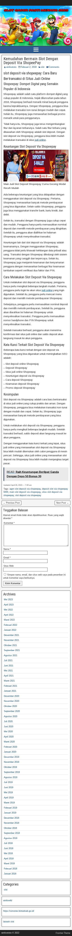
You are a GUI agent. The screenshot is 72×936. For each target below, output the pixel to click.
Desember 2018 (11, 818)
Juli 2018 (8, 843)
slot (42, 67)
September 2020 (12, 711)
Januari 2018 (10, 873)
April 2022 (9, 615)
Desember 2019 (11, 757)
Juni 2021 (8, 665)
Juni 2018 (8, 848)
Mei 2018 (8, 853)
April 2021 (9, 675)
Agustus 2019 (10, 777)
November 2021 (11, 640)
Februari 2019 (10, 807)
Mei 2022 (8, 609)
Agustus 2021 (10, 655)
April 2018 (9, 858)
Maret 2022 (9, 620)
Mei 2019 (8, 792)
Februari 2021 (10, 686)
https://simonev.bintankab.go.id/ (18, 911)
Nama (7, 549)
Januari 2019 (10, 812)
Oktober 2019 (10, 767)
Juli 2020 (8, 721)
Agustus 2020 (10, 716)
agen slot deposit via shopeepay (25, 489)
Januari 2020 (10, 752)
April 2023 (9, 604)
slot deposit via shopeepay (28, 495)
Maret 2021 (9, 680)
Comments (54, 67)
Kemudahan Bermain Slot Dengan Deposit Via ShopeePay (31, 60)
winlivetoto (11, 67)
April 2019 (9, 797)
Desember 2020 (11, 696)
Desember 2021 (11, 635)
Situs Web (9, 566)
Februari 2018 (10, 868)
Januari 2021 (10, 691)
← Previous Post (11, 503)
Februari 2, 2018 (29, 67)
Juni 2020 (8, 726)
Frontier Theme (63, 933)
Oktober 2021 (10, 645)
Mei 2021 (8, 670)
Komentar (9, 523)
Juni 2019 (8, 787)
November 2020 (11, 701)
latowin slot (8, 921)
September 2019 (12, 772)
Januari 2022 (10, 630)
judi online (40, 139)
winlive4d (7, 900)
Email (7, 557)
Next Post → (62, 503)
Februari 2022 (10, 625)
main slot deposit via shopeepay (25, 492)
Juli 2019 (8, 782)
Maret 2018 (9, 863)
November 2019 (11, 762)
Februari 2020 (10, 747)
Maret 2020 (9, 741)
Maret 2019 (9, 802)
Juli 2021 (8, 660)
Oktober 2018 (10, 828)
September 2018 (12, 833)
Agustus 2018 (10, 838)
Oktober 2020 (10, 706)
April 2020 (9, 736)
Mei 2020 (8, 731)
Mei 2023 (8, 599)
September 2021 (12, 650)
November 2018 (11, 823)
